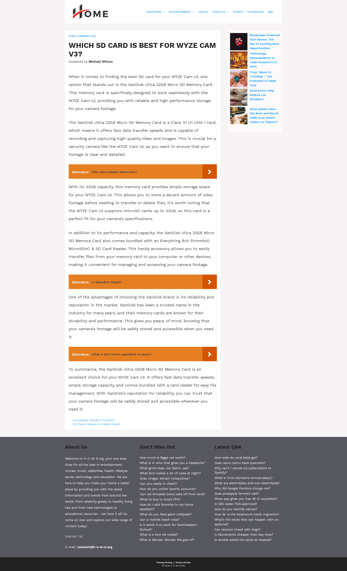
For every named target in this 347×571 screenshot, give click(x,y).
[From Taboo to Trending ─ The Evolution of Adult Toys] (238, 79)
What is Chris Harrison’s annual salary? (244, 478)
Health (203, 11)
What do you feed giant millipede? (166, 514)
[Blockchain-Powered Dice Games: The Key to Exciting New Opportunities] (238, 42)
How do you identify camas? (236, 509)
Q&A (270, 11)
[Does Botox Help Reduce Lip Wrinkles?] (238, 97)
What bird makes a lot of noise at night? (170, 473)
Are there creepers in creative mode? (97, 424)
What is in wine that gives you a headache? (172, 463)
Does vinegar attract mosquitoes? (165, 478)
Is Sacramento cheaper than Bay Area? (244, 534)
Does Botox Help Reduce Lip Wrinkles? (262, 95)
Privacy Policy (164, 562)
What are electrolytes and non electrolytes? (247, 483)
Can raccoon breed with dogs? (237, 529)
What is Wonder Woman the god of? (167, 540)
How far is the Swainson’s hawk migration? (247, 514)
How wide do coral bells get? (236, 457)
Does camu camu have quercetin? (240, 463)
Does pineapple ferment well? (237, 493)
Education (153, 11)
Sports (238, 11)
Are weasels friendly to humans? (94, 420)
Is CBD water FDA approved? (236, 504)
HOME (72, 36)
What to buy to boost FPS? (160, 499)
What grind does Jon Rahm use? (164, 468)
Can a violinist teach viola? (160, 519)
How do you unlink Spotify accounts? (168, 489)
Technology (255, 11)
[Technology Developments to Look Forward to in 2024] (238, 60)
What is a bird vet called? (159, 534)
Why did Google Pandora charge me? (242, 488)
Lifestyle (218, 11)
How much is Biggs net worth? (162, 457)
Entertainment (180, 11)
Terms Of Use (183, 562)
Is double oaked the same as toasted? (243, 540)
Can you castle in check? (158, 483)
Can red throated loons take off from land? (172, 494)
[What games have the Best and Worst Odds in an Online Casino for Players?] (238, 116)
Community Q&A (86, 36)
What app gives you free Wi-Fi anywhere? (246, 499)
